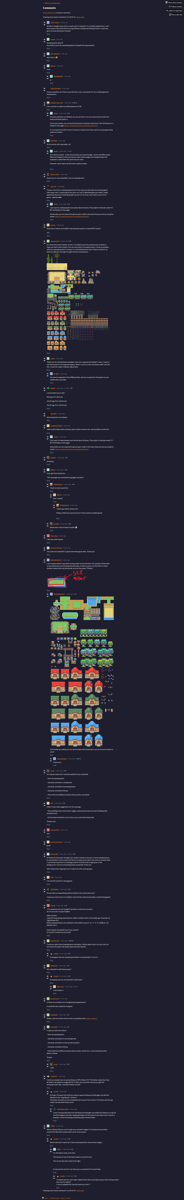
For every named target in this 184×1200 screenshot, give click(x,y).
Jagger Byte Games (63, 1109)
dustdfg (52, 388)
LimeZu (56, 953)
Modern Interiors (91, 1018)
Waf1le (59, 495)
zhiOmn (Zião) (54, 174)
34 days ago (64, 22)
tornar (52, 771)
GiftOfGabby (54, 889)
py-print (56, 374)
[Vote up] (44, 22)
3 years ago (59, 358)
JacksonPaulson (62, 759)
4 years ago (60, 470)
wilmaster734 (54, 241)
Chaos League (54, 22)
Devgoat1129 (54, 941)
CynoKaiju (53, 1076)
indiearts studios (55, 88)
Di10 (52, 877)
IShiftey (52, 470)
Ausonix (52, 225)
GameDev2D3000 (56, 426)
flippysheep (54, 536)
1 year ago (59, 39)
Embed (68, 1198)
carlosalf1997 (54, 830)
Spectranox (53, 965)
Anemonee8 (54, 854)
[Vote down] (44, 25)
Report (63, 1198)
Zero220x (53, 413)
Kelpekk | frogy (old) (56, 103)
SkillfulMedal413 (55, 560)
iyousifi (52, 39)
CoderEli (53, 458)
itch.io (46, 1198)
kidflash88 (53, 140)
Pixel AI (52, 66)
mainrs (56, 113)
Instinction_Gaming (56, 842)
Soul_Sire (53, 186)
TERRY (52, 1126)
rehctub (52, 905)
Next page (80, 17)
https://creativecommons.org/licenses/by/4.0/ (81, 126)
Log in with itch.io (49, 13)
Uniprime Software (56, 548)
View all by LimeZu (55, 1198)
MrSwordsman (58, 484)
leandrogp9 (54, 1015)
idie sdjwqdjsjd (55, 54)
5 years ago (64, 830)
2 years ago (65, 88)
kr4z (51, 803)
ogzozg (52, 358)
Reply (48, 34)
